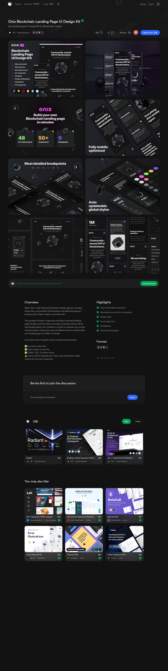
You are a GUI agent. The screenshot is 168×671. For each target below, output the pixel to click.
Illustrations (41, 558)
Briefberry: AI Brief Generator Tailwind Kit (81, 458)
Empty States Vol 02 (33, 555)
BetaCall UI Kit (112, 517)
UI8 (14, 33)
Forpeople (74, 558)
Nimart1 (32, 558)
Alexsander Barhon (36, 520)
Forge (48, 4)
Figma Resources (23, 33)
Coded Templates (81, 461)
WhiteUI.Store (115, 520)
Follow (138, 421)
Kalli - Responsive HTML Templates (39, 517)
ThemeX (113, 558)
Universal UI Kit (72, 555)
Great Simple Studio (77, 520)
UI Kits (88, 520)
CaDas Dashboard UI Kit (116, 555)
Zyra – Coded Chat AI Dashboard (119, 458)
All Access (31, 4)
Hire (126, 421)
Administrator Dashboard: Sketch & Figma (81, 517)
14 (109, 32)
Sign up (143, 4)
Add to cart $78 (150, 32)
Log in (151, 4)
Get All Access (149, 283)
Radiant (29, 458)
